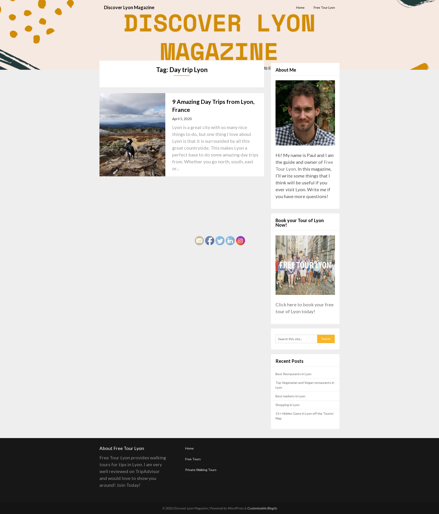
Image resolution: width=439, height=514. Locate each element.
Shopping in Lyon (288, 405)
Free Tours (193, 459)
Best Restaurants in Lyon (293, 374)
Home (300, 7)
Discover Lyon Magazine (129, 7)
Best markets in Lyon (290, 396)
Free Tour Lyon (324, 7)
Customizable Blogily (262, 508)
